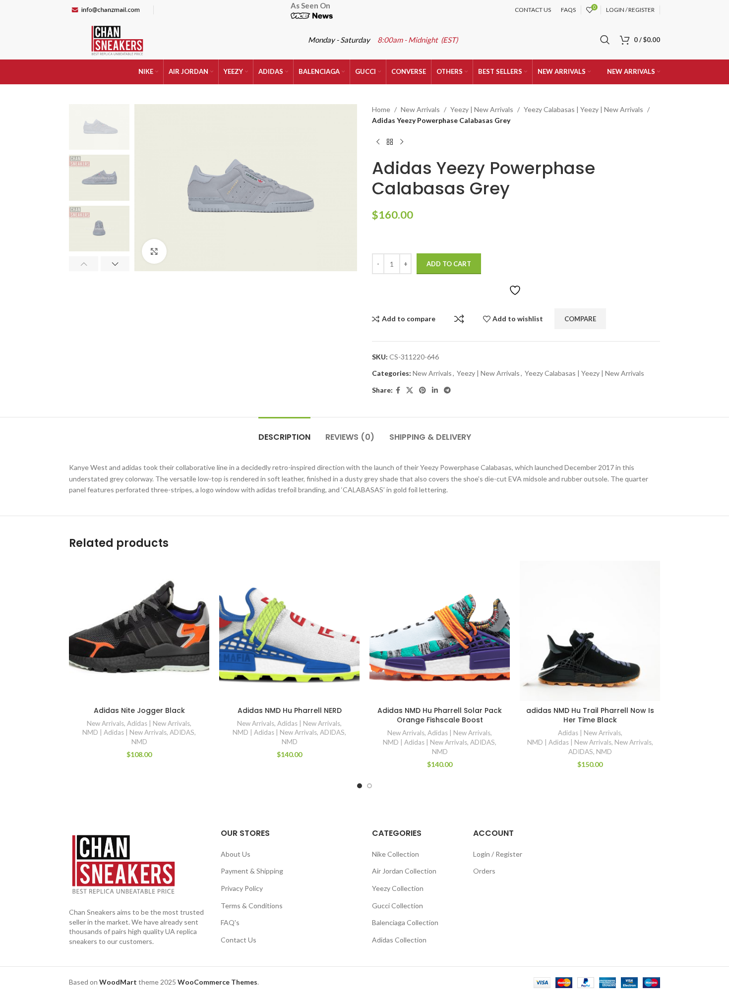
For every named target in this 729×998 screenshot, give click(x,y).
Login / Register (497, 854)
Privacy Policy (242, 888)
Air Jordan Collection (404, 871)
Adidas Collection (399, 940)
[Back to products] (390, 142)
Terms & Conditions (252, 905)
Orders (484, 871)
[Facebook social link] (398, 390)
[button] (83, 263)
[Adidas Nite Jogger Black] (139, 631)
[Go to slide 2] (369, 785)
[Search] (605, 40)
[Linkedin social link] (435, 390)
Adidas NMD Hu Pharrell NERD (290, 710)
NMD (139, 742)
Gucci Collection (397, 905)
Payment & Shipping (252, 871)
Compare (459, 318)
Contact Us (238, 940)
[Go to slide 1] (359, 785)
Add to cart (448, 264)
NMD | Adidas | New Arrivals (124, 732)
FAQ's (230, 922)
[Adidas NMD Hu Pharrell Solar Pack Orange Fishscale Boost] (439, 631)
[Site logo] (117, 39)
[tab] (284, 432)
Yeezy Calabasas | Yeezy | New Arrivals (583, 109)
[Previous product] (378, 142)
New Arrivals (420, 109)
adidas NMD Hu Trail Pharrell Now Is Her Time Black (590, 715)
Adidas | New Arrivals (158, 723)
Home (381, 109)
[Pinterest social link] (422, 390)
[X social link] (409, 390)
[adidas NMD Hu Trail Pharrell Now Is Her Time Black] (590, 631)
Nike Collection (395, 854)
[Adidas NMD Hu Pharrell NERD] (289, 631)
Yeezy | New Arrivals (481, 109)
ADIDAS (182, 732)
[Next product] (402, 142)
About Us (235, 854)
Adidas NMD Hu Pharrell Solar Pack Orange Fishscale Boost (439, 715)
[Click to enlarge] (154, 251)
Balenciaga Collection (405, 922)
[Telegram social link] (447, 390)
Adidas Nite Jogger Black (139, 710)
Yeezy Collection (398, 888)
